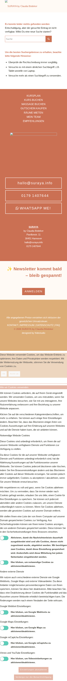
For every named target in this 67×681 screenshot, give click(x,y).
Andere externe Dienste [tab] (12, 571)
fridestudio (40, 333)
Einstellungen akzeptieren (33, 670)
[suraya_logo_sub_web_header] (27, 6)
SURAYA (33, 227)
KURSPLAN (34, 95)
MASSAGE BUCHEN (33, 104)
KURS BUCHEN (33, 100)
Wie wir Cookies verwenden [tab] (14, 387)
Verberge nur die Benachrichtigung (33, 677)
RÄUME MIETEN (33, 112)
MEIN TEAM (34, 117)
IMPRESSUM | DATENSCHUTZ (37, 325)
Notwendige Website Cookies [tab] (15, 435)
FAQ (57, 325)
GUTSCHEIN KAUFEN (34, 108)
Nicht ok (14, 374)
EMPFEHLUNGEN (33, 121)
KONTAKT (13, 325)
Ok (3, 374)
